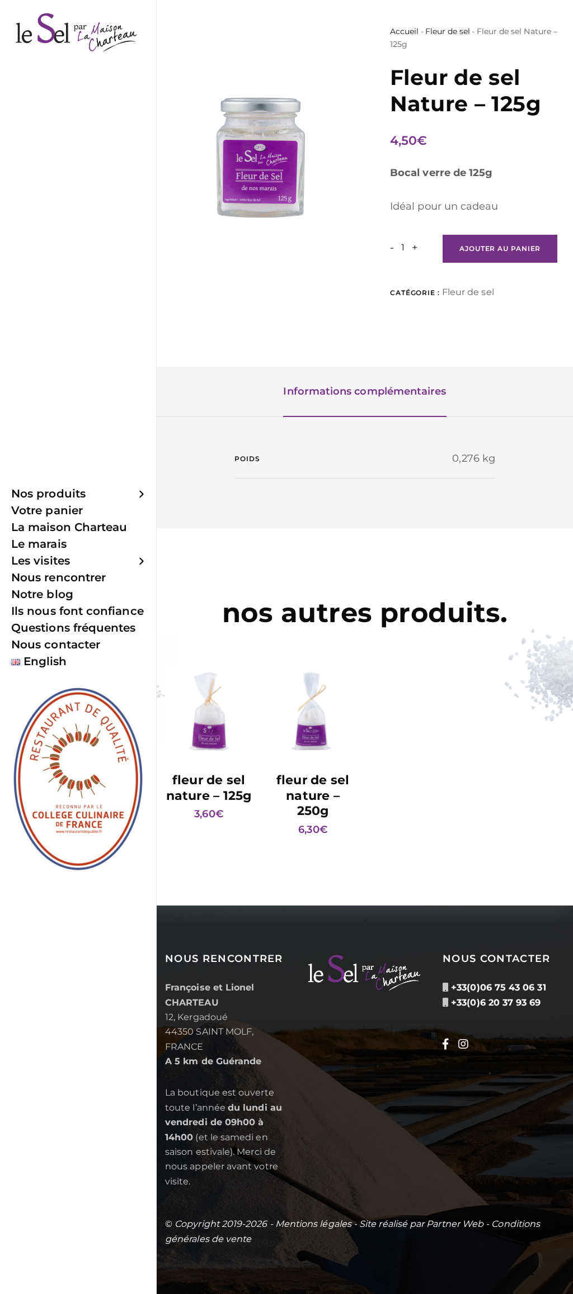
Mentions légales (313, 1224)
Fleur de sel (448, 31)
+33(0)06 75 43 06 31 (498, 987)
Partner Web (454, 1224)
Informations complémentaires (364, 391)
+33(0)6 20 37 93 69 (496, 1002)
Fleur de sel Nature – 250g (313, 795)
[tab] (364, 392)
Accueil (404, 31)
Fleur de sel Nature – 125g (209, 787)
